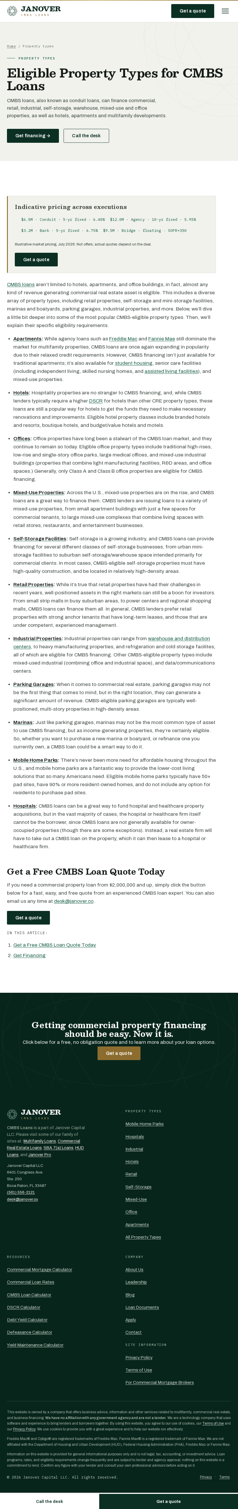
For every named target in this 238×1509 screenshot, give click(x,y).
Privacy (206, 1477)
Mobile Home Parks (144, 1124)
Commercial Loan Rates (30, 1282)
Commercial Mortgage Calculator (39, 1269)
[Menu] (225, 11)
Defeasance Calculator (29, 1332)
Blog (130, 1295)
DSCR (96, 401)
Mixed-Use (136, 1199)
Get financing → (33, 135)
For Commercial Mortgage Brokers (159, 1382)
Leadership (136, 1282)
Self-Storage (138, 1187)
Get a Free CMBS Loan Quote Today (54, 945)
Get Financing (29, 955)
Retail (131, 1174)
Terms (224, 1477)
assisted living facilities (171, 371)
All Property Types (143, 1237)
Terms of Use (138, 1370)
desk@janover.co (73, 901)
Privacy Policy (138, 1357)
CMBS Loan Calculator (29, 1295)
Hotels (132, 1161)
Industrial (134, 1149)
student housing (133, 363)
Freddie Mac (123, 339)
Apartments (137, 1224)
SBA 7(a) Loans (58, 1148)
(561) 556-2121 (21, 1192)
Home (11, 46)
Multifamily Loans (40, 1141)
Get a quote (193, 10)
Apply (130, 1319)
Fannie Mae (161, 339)
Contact (133, 1332)
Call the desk (86, 135)
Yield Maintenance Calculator (35, 1345)
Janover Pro (39, 1155)
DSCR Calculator (23, 1307)
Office (131, 1212)
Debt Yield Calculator (27, 1319)
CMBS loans (21, 284)
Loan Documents (142, 1307)
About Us (134, 1269)
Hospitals (134, 1136)
